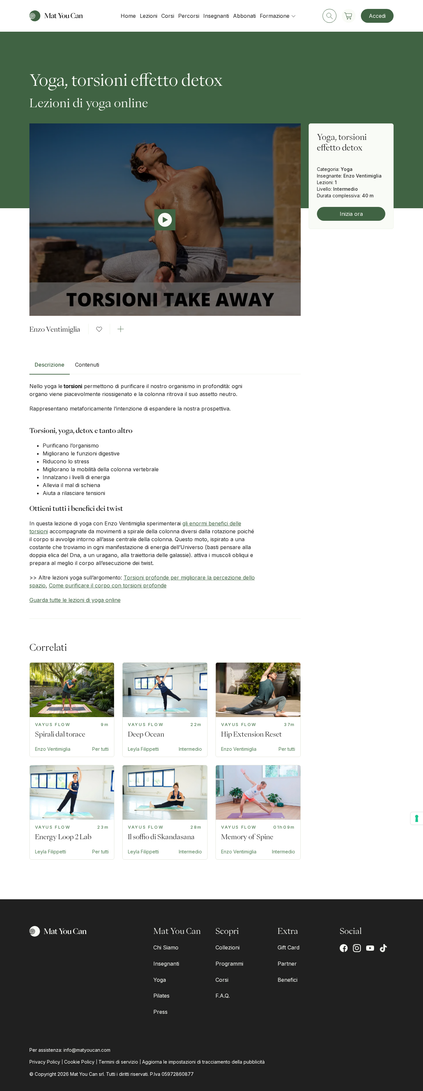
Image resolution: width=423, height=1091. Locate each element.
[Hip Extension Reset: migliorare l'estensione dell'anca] (258, 709)
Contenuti (87, 364)
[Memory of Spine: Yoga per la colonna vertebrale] (258, 812)
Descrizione (49, 364)
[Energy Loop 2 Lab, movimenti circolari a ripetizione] (72, 812)
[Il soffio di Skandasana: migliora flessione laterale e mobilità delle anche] (165, 812)
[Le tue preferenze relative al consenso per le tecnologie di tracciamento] (416, 818)
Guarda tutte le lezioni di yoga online (75, 600)
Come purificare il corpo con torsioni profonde (108, 585)
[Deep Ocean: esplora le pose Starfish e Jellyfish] (165, 709)
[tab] (49, 367)
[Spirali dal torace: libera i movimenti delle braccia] (72, 709)
